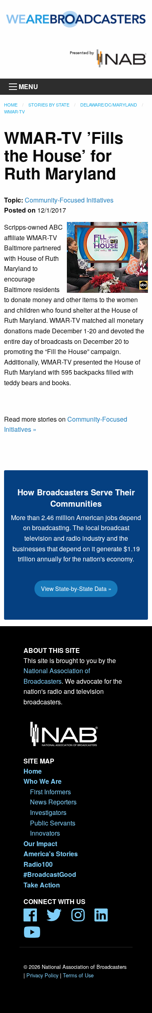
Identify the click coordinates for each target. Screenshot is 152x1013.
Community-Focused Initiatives (69, 200)
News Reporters (53, 801)
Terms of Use (78, 975)
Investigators (48, 812)
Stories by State (48, 104)
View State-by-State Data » (76, 588)
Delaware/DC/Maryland (108, 104)
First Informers (50, 791)
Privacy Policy (42, 975)
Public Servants (52, 822)
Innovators (45, 833)
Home (10, 104)
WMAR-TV (14, 111)
